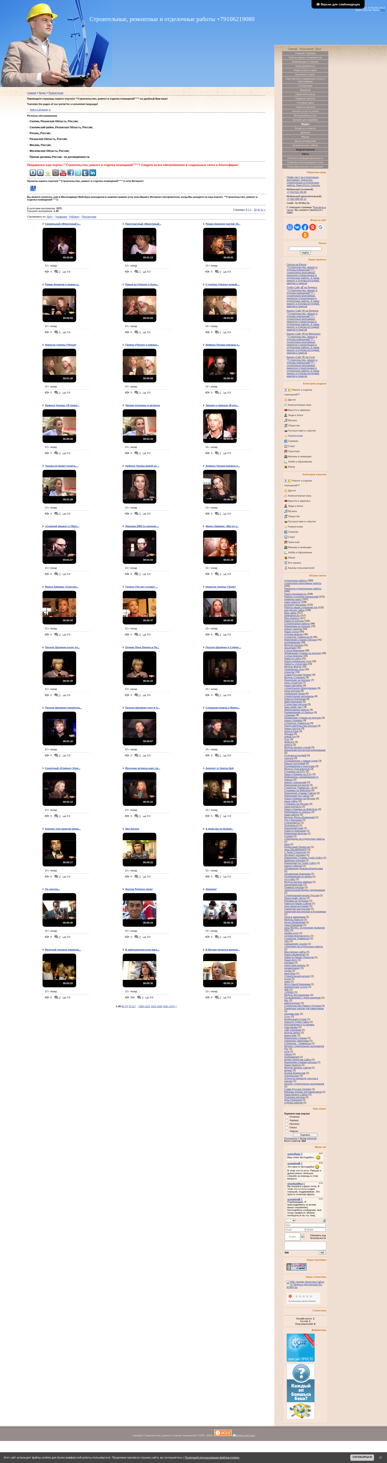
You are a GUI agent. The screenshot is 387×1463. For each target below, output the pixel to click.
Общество (294, 425)
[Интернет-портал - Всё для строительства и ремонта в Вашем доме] (296, 1269)
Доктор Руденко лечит (139, 889)
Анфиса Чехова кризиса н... (223, 465)
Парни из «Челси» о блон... (142, 284)
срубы (287, 970)
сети (286, 1051)
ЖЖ (286, 989)
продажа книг (291, 1013)
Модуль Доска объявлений (299, 817)
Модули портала (293, 645)
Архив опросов (307, 1138)
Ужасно (294, 1131)
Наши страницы (293, 720)
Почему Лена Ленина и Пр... (142, 647)
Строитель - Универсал (297, 1043)
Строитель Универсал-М (298, 637)
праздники (290, 647)
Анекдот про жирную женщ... (63, 828)
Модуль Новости (293, 919)
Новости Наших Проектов (299, 957)
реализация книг (293, 884)
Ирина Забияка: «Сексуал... (62, 586)
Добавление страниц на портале (302, 717)
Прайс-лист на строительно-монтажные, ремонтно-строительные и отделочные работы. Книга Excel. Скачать (303, 181)
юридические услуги (295, 987)
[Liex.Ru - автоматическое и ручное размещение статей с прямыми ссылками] (301, 1418)
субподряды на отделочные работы (304, 838)
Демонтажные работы (296, 709)
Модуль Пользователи (297, 768)
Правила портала (294, 887)
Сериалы (293, 441)
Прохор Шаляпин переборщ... (63, 707)
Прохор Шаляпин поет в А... (142, 707)
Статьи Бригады (293, 655)
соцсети (288, 758)
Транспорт (294, 451)
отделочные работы (295, 580)
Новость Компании (295, 830)
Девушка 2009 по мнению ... (142, 526)
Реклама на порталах (296, 900)
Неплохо (294, 1124)
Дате (49, 216)
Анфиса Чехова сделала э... (223, 344)
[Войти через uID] (289, 227)
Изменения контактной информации (304, 750)
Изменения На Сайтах (297, 795)
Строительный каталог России (301, 895)
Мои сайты (290, 612)
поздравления (292, 642)
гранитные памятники (296, 1040)
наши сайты (291, 801)
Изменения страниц (295, 1038)
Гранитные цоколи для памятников (304, 1008)
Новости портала (294, 620)
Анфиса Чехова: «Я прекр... (62, 405)
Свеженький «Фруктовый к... (63, 223)
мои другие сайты (294, 610)
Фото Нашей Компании (297, 984)
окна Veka (289, 973)
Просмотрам (89, 216)
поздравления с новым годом (301, 760)
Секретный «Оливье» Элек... (62, 768)
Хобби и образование (300, 461)
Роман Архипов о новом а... (62, 284)
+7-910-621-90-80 (296, 192)
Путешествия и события (302, 430)
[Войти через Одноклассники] (305, 235)
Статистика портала (295, 704)
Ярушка (288, 734)
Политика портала (294, 1097)
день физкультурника (296, 906)
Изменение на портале (297, 680)
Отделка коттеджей (295, 755)
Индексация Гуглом (295, 1019)
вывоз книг (290, 1035)
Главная (31, 93)
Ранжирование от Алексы (298, 712)
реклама (289, 962)
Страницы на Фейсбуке (297, 790)
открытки (289, 672)
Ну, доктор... (52, 889)
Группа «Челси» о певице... (142, 344)
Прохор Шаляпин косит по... (62, 647)
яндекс (288, 1070)
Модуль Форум (292, 666)
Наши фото (290, 960)
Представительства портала (300, 725)
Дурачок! (211, 889)
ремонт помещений (295, 782)
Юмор (291, 466)
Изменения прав (293, 828)
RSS (383, 10)
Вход (318, 48)
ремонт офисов (293, 865)
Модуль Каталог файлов (298, 882)
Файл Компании (293, 701)
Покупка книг (291, 1075)
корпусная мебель (294, 965)
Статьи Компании (294, 650)
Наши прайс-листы (295, 898)
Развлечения (56, 93)
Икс (286, 1000)
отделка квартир (293, 634)
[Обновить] (324, 1220)
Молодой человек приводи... (63, 949)
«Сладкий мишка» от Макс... (62, 526)
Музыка (292, 420)
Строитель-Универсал (297, 723)
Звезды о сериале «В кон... (222, 405)
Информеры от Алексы (297, 812)
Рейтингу (74, 216)
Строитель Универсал (296, 938)
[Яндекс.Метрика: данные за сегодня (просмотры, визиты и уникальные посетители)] (244, 1436)
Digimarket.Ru (292, 615)
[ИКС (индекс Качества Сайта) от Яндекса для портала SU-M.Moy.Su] (306, 1287)
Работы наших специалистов (300, 607)
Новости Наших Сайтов (297, 903)
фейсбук (289, 742)
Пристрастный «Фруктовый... (143, 223)
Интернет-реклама (294, 855)
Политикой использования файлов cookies (212, 1457)
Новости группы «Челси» (60, 344)
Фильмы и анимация (299, 456)
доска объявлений (294, 922)
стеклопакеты (292, 822)
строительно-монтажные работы (302, 583)
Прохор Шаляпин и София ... (223, 647)
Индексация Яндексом (297, 847)
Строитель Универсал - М (299, 787)
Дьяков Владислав (294, 1073)
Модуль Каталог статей (297, 747)
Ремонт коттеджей (294, 763)
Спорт (291, 446)
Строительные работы (297, 623)
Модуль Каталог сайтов (297, 1067)
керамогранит (292, 968)
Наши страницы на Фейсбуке (300, 809)
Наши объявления (294, 954)
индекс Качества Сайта (297, 1059)
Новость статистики (295, 664)
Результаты (290, 1138)
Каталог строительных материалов (304, 1083)
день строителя (293, 682)
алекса (288, 744)
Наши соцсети (292, 728)
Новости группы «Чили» (221, 586)
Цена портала (292, 690)
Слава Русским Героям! (298, 674)
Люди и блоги (295, 415)
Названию (61, 216)
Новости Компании (295, 699)
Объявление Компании (297, 873)
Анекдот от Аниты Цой (220, 768)
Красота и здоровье (299, 410)
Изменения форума (295, 833)
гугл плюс (289, 879)
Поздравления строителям (299, 766)
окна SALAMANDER (295, 849)
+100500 (289, 992)
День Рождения (293, 1100)
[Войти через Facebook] (305, 227)
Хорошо (294, 1120)
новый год (290, 736)
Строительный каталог (297, 976)
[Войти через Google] (320, 227)
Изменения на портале (297, 626)
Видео (42, 93)
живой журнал (292, 1003)
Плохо (293, 1127)
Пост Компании (293, 820)
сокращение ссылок (295, 943)
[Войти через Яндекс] (312, 227)
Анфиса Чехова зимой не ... (142, 465)
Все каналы (294, 562)
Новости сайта (292, 658)
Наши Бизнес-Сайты (296, 1094)
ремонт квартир (293, 629)
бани (287, 844)
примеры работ (293, 599)
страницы (289, 715)
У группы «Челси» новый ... (223, 284)
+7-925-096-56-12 (296, 199)
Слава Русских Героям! (297, 1089)
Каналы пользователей (301, 568)
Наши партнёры (293, 685)
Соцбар (288, 836)
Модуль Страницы (294, 677)
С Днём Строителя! (295, 852)
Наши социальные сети (297, 661)
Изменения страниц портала (300, 639)
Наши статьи (291, 631)
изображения (291, 1056)
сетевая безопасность (297, 935)
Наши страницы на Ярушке (299, 798)
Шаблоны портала (294, 860)
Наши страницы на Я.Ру (298, 774)
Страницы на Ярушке (296, 803)
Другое (292, 399)
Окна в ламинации (294, 917)
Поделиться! (291, 825)
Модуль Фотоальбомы (297, 995)
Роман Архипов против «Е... (223, 223)
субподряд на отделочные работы (303, 946)
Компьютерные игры (299, 404)
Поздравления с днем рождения (302, 997)
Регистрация (306, 48)
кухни (287, 978)
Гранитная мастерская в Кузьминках (305, 911)
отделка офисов (293, 1102)
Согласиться (362, 1457)
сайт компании (292, 1030)
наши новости (292, 602)
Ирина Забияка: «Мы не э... (222, 526)
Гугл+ (287, 1016)
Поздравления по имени (298, 876)
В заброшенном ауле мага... (142, 949)
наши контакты (292, 806)
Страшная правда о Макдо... (223, 707)
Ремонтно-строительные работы (302, 588)
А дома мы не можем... (219, 828)
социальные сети (294, 669)
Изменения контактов (296, 785)
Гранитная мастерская (297, 908)
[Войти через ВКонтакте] (297, 227)
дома (287, 981)
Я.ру (286, 739)
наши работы (291, 814)
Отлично (294, 1116)
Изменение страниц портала (300, 1062)
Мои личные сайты (295, 952)
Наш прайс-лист (293, 707)
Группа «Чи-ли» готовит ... (141, 586)
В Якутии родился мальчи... (223, 949)
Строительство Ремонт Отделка (302, 1005)
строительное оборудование (300, 688)
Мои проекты (291, 618)
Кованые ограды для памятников (303, 1091)
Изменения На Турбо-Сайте (300, 863)
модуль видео (292, 1032)
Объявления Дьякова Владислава (303, 868)
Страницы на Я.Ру (294, 771)
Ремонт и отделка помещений (301, 596)
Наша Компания (293, 925)
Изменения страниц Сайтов (300, 793)
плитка (288, 1054)
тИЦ (286, 941)
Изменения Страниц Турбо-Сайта (303, 857)
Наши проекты (292, 1065)
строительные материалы (299, 696)
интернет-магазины (295, 604)
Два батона (132, 828)
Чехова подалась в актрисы (142, 405)
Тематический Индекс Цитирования (304, 890)
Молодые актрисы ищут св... (142, 768)
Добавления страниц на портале (302, 653)
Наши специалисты (295, 594)
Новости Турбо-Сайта (296, 1021)
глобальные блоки (294, 693)
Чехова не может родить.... (61, 465)
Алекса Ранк (291, 731)
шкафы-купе (291, 933)
